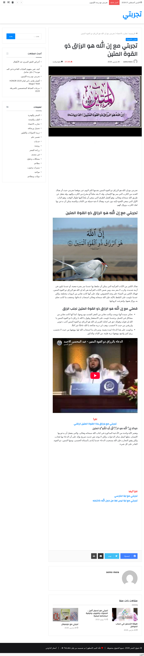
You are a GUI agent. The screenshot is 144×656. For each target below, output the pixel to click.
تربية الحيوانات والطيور (30, 133)
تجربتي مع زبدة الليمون (98, 2)
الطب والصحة (34, 119)
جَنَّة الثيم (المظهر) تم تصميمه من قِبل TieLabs (82, 648)
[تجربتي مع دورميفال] (65, 615)
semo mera (127, 62)
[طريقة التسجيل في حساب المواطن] (125, 614)
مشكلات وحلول (33, 159)
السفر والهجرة (34, 115)
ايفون (142, 654)
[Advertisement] (95, 164)
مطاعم (37, 163)
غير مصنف (35, 154)
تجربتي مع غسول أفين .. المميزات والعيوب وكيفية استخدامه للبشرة (97, 613)
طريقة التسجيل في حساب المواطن (127, 625)
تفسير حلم (35, 137)
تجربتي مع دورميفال (69, 624)
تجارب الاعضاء (121, 33)
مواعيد (37, 172)
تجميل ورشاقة (34, 128)
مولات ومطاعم (34, 176)
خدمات (37, 141)
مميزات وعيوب (33, 168)
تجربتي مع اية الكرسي (126, 496)
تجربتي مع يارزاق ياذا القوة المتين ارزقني (95, 424)
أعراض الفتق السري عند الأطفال (26, 62)
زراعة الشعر (35, 150)
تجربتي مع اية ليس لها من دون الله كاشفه (115, 500)
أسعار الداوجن (51, 648)
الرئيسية (132, 33)
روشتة (37, 146)
